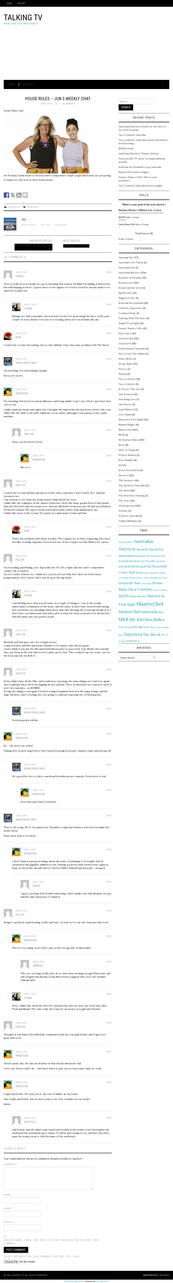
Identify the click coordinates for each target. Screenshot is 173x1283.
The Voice (124, 500)
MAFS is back (126, 148)
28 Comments (68, 103)
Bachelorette (126, 282)
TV (163, 635)
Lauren (156, 590)
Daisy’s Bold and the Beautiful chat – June (33, 247)
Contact (21, 3)
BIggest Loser (127, 297)
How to (123, 368)
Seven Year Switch (129, 470)
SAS (121, 465)
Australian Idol (127, 267)
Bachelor (143, 549)
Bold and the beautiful (131, 303)
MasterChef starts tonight (134, 172)
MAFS (124, 596)
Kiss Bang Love (127, 399)
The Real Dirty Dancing (132, 495)
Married (142, 596)
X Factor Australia (129, 515)
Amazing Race (126, 257)
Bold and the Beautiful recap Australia (140, 167)
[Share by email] (25, 195)
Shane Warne (156, 627)
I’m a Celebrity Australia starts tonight (140, 185)
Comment (11, 1164)
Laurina (163, 590)
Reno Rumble (126, 460)
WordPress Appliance (73, 1281)
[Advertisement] (86, 54)
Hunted (123, 373)
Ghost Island (146, 583)
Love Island (125, 414)
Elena (146, 573)
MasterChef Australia (138, 611)
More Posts (28, 225)
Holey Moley (126, 358)
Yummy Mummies (128, 520)
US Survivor (132, 641)
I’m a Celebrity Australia (132, 134)
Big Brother (125, 292)
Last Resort (125, 404)
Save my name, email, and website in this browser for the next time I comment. (52, 1242)
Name (8, 1194)
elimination (154, 573)
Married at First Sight (131, 419)
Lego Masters (126, 409)
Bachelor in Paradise (130, 277)
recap (138, 626)
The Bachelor (126, 480)
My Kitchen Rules (128, 439)
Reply (109, 272)
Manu (132, 596)
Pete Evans (125, 627)
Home (9, 3)
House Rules (13, 207)
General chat (126, 338)
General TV (125, 343)
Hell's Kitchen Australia (132, 348)
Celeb (123, 572)
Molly (122, 434)
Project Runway (127, 455)
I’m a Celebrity (127, 384)
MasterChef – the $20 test (76, 246)
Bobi (121, 566)
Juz (56, 103)
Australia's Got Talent (131, 262)
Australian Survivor (129, 272)
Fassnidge (152, 578)
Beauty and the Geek (130, 287)
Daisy (140, 572)
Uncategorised (127, 505)
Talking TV (23, 17)
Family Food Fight (129, 323)
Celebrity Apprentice (130, 308)
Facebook (61, 225)
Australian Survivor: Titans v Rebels (138, 153)
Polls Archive (126, 239)
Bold (128, 566)
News (122, 444)
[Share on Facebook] (6, 195)
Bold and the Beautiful (149, 566)
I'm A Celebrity (127, 379)
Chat (131, 572)
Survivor (123, 475)
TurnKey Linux (102, 1281)
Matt (161, 612)
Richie (146, 627)
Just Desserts (126, 394)
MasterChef (125, 429)
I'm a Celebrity (140, 589)
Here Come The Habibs (132, 353)
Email (9, 1208)
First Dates (125, 333)
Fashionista (149, 1275)
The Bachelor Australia (132, 485)
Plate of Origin (127, 449)
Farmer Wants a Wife (130, 328)
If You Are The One (129, 389)
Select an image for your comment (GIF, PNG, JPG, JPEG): (42, 1256)
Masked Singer (127, 424)
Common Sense (127, 313)
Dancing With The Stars (132, 318)
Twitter (45, 225)
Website (9, 1222)
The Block (124, 490)
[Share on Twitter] (12, 195)
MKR (124, 619)
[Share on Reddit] (19, 195)
